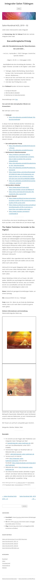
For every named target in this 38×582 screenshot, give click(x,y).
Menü (19, 8)
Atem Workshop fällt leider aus (10, 548)
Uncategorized (6, 563)
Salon (12, 485)
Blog (15, 526)
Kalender (16, 521)
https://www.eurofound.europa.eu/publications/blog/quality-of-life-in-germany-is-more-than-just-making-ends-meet (22, 207)
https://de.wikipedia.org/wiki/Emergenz (21, 150)
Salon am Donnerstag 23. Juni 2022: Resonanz (14, 539)
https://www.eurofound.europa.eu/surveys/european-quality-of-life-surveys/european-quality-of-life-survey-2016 (22, 200)
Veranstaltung (19, 485)
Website (4, 567)
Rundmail (8, 485)
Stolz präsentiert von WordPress (27, 578)
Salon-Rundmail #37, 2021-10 (10, 541)
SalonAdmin (31, 482)
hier (16, 99)
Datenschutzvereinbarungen (9, 578)
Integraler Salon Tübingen (19, 3)
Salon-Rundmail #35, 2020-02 (10, 546)
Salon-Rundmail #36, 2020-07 (10, 543)
